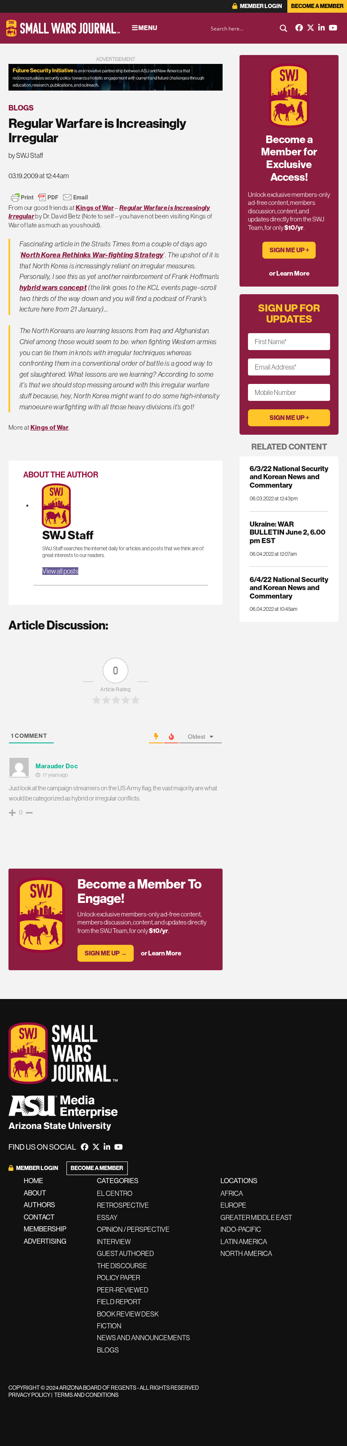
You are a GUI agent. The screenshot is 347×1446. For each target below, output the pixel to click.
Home (33, 1181)
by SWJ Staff (25, 155)
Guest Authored (125, 1253)
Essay (107, 1217)
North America (246, 1253)
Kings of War (95, 208)
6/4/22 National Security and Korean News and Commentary (289, 587)
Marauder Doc (57, 766)
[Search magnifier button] (283, 28)
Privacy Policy (29, 1395)
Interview (114, 1241)
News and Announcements (143, 1337)
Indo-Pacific (240, 1229)
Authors (39, 1205)
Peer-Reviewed (123, 1290)
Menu (147, 28)
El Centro (114, 1193)
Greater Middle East (256, 1217)
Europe (233, 1205)
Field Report (119, 1301)
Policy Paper (118, 1277)
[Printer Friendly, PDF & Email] (49, 197)
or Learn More (161, 953)
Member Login (260, 6)
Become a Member (317, 6)
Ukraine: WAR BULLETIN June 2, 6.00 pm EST (287, 532)
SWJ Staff (68, 535)
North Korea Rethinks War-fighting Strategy (92, 255)
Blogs (21, 108)
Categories (117, 1181)
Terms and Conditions (86, 1395)
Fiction (109, 1326)
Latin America (243, 1241)
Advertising (45, 1241)
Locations (238, 1181)
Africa (231, 1193)
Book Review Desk (128, 1314)
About (35, 1193)
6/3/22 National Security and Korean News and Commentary (289, 476)
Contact (39, 1217)
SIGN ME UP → (106, 953)
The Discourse (122, 1265)
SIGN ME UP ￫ (289, 250)
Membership (45, 1229)
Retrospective (123, 1205)
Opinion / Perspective (133, 1229)
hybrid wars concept (53, 287)
